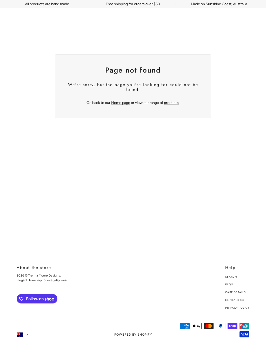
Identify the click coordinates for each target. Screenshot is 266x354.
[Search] (235, 22)
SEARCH (231, 276)
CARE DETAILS (235, 292)
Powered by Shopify (133, 334)
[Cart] (255, 22)
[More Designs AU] (27, 21)
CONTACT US (234, 300)
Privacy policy (237, 307)
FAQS (229, 284)
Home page (120, 103)
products (171, 103)
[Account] (245, 22)
